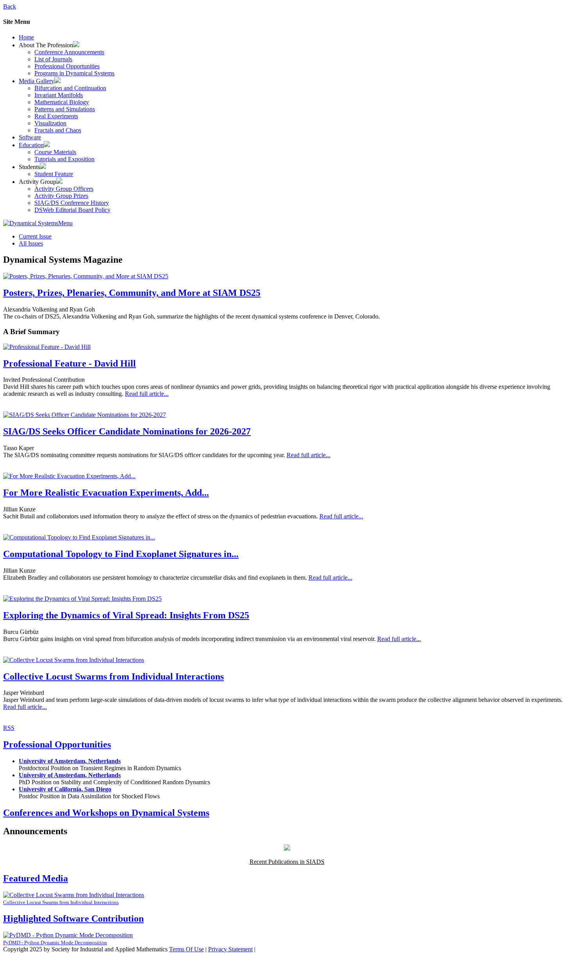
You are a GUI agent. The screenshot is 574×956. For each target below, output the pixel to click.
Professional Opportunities (67, 66)
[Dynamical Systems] (30, 223)
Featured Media (35, 878)
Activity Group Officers (63, 188)
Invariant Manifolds (58, 95)
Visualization (50, 123)
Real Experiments (56, 116)
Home (26, 37)
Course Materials (55, 152)
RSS (8, 728)
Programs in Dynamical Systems (74, 73)
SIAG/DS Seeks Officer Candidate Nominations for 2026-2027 (127, 431)
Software (30, 137)
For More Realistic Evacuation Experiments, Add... (106, 493)
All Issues (31, 243)
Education (31, 145)
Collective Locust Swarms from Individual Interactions (113, 676)
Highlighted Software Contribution (73, 918)
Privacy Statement (230, 949)
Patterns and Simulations (64, 109)
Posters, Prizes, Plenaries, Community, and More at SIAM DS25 (131, 293)
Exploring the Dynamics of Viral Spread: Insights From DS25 (126, 615)
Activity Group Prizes (61, 195)
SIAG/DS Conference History (71, 202)
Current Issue (35, 236)
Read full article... (147, 393)
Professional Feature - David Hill (69, 363)
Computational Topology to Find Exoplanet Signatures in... (121, 554)
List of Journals (53, 59)
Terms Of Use (186, 949)
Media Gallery (36, 81)
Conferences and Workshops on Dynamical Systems (106, 813)
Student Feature (53, 174)
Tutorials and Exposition (64, 159)
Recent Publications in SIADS (287, 861)
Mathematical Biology (61, 102)
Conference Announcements (69, 52)
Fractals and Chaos (57, 130)
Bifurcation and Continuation (70, 88)
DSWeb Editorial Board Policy (72, 210)
